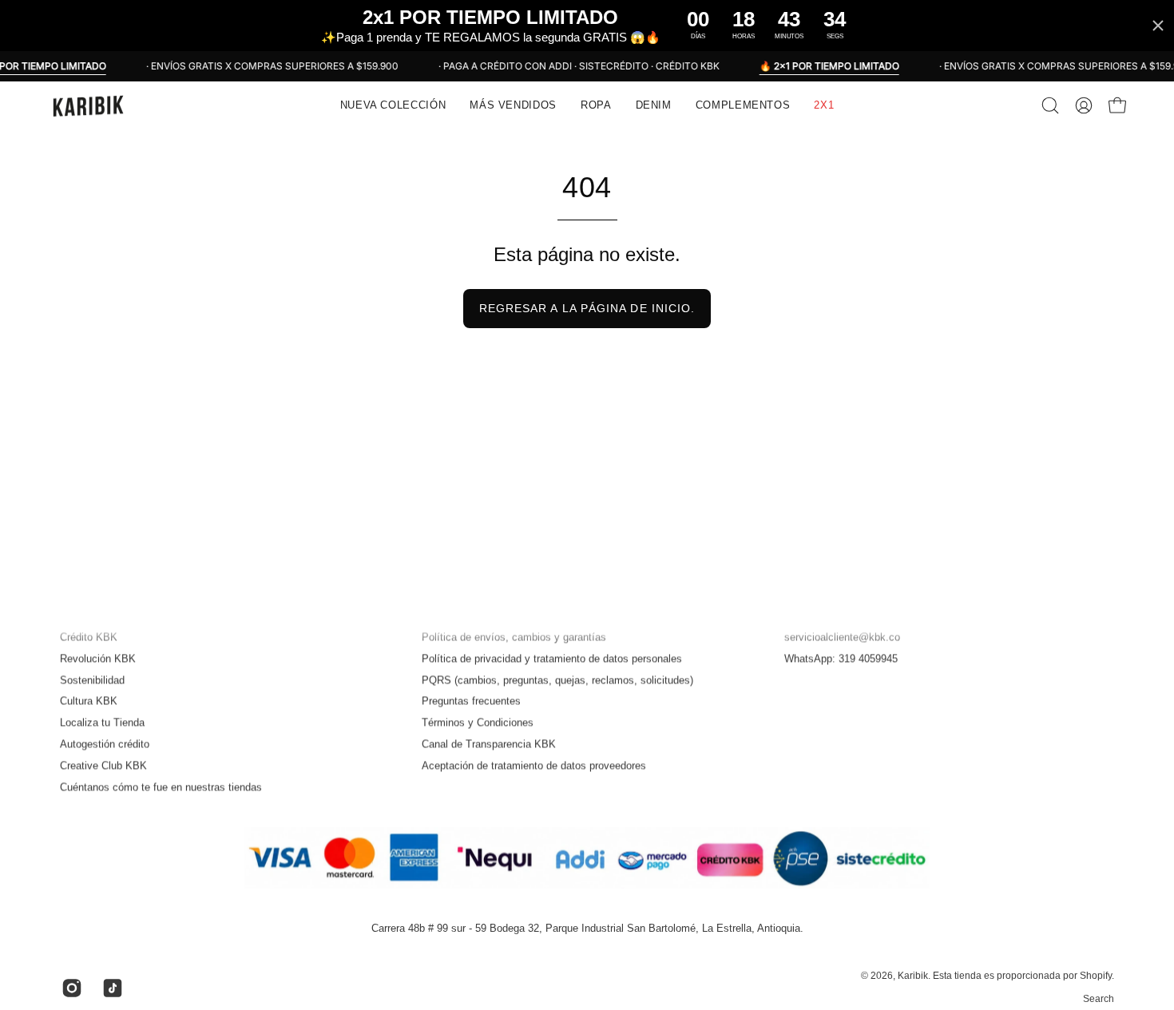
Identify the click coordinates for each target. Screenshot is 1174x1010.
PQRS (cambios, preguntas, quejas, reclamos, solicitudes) (557, 680)
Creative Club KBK (103, 765)
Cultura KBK (88, 701)
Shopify (1096, 976)
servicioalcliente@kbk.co (842, 637)
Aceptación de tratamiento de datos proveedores (534, 765)
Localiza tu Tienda (102, 723)
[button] (513, 105)
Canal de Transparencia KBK (489, 744)
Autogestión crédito (104, 744)
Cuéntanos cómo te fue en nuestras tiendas (161, 787)
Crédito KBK (88, 637)
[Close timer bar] (1158, 25)
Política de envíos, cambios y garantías (514, 637)
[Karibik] (88, 105)
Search (1098, 998)
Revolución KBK (98, 658)
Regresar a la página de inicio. (587, 308)
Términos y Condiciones (477, 723)
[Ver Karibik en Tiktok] (111, 988)
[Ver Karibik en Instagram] (70, 988)
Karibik (913, 976)
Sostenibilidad (92, 680)
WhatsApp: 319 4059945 (841, 658)
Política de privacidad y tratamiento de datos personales (552, 658)
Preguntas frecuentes (471, 701)
